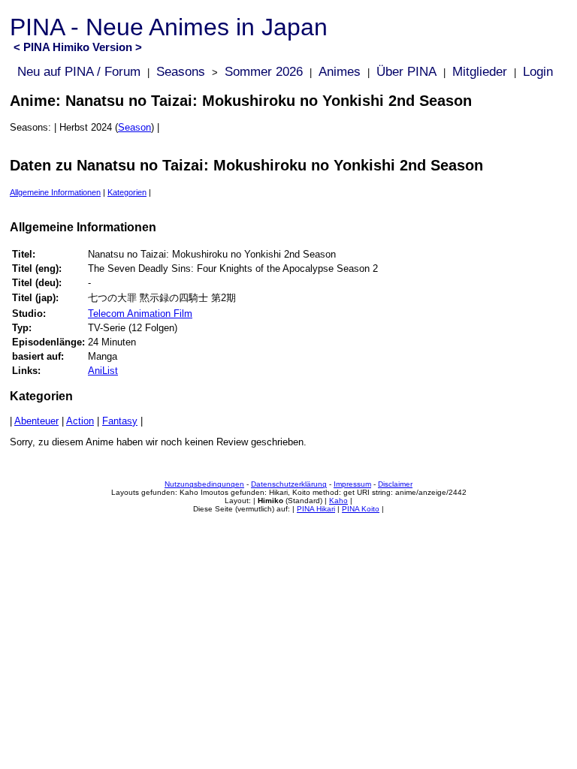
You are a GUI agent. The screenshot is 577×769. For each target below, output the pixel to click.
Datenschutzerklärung (289, 484)
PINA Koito (360, 509)
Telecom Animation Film (140, 313)
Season (134, 127)
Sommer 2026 (264, 72)
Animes (340, 72)
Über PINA (406, 72)
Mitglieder (479, 72)
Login (538, 72)
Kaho (338, 500)
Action (80, 421)
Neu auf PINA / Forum (78, 72)
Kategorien (127, 192)
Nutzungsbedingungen (204, 484)
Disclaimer (395, 484)
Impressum (352, 484)
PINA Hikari (316, 509)
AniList (103, 370)
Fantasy (119, 421)
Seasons (180, 72)
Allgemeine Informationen (55, 192)
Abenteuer (36, 421)
